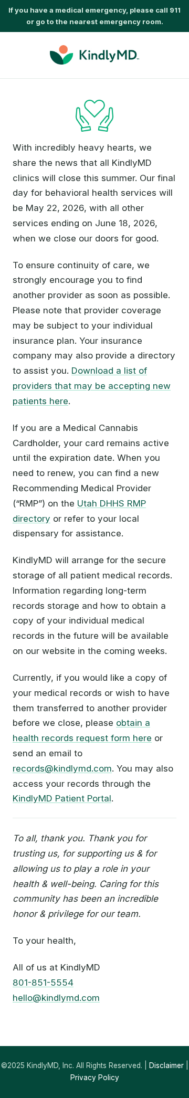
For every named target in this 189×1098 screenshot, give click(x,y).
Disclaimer (166, 1065)
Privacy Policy (94, 1077)
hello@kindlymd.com (56, 998)
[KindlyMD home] (94, 55)
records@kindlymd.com (62, 768)
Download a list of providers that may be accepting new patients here (92, 385)
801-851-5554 (43, 982)
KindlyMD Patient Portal (62, 798)
